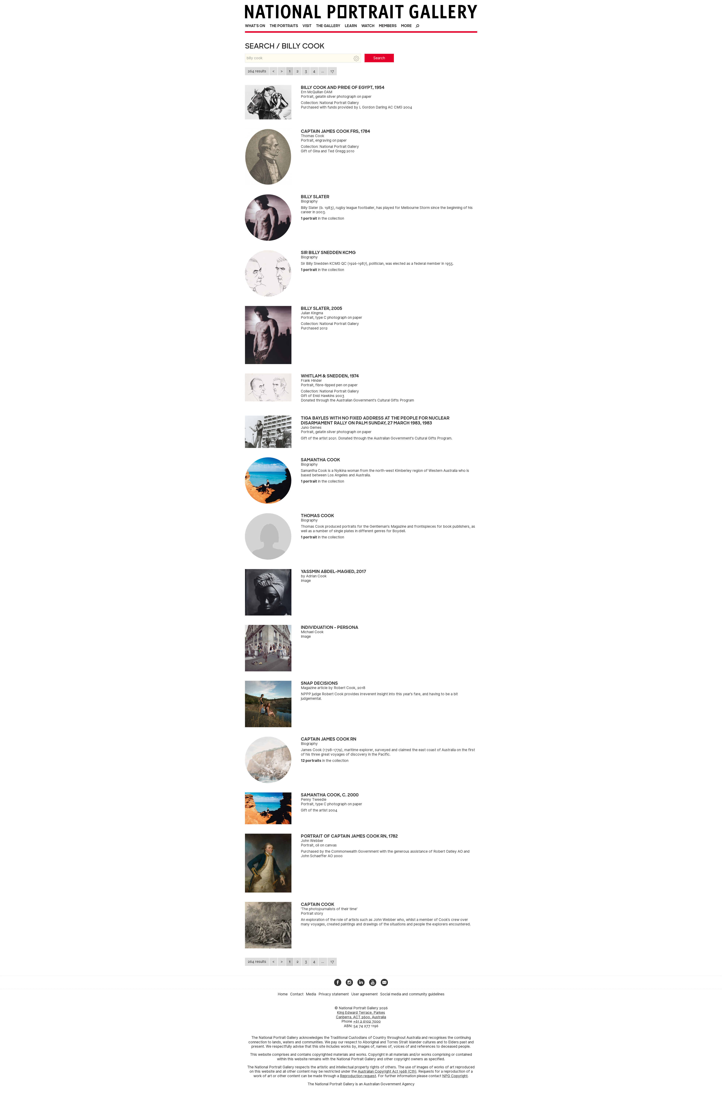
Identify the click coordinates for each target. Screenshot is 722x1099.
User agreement (364, 994)
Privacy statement (334, 994)
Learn (351, 26)
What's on (255, 26)
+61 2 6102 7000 (367, 1021)
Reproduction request (358, 1076)
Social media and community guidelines (412, 994)
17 (332, 71)
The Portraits (284, 26)
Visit (307, 26)
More (406, 26)
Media (311, 994)
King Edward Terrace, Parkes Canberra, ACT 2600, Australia (361, 1014)
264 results (257, 71)
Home (283, 994)
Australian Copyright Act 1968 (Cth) (387, 1071)
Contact (296, 994)
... (322, 71)
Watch (367, 26)
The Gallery (328, 26)
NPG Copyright (455, 1076)
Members (388, 26)
